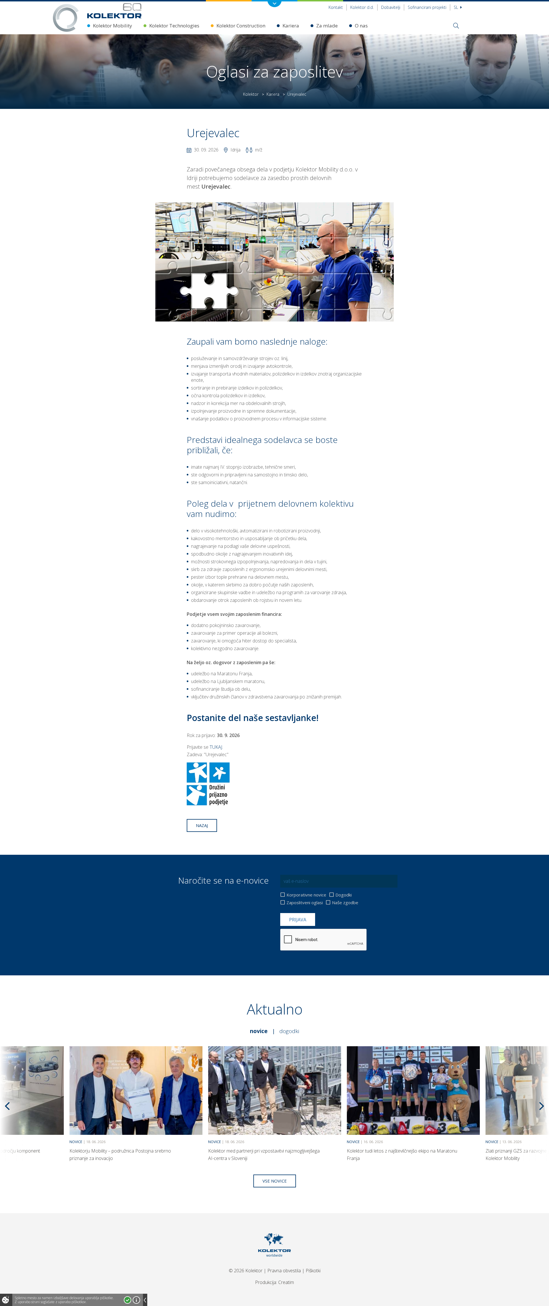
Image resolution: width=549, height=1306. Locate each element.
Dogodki (343, 895)
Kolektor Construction (240, 25)
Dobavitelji (390, 7)
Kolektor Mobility (112, 25)
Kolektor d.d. (362, 7)
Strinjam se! (127, 1300)
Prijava (297, 919)
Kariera (291, 25)
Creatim (286, 1282)
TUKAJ (216, 747)
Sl (456, 7)
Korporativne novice (306, 895)
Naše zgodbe (345, 902)
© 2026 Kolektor (245, 1270)
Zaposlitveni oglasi (305, 902)
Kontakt (336, 7)
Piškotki (313, 1270)
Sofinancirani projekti (427, 7)
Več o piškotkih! (136, 1300)
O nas (361, 25)
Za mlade (327, 25)
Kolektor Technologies (174, 25)
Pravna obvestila (284, 1270)
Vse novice (274, 1181)
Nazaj (202, 825)
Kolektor (250, 94)
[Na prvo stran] (114, 10)
